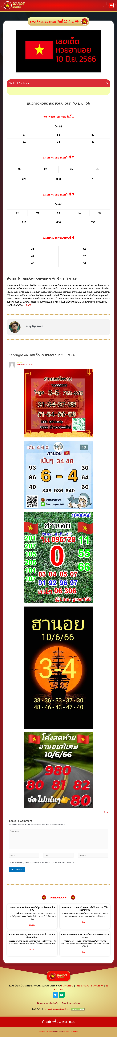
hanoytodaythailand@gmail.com (57, 1009)
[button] (111, 5)
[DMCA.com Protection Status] (78, 1009)
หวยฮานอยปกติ (67, 986)
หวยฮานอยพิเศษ (82, 986)
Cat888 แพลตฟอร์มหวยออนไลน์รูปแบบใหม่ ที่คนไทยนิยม (32, 908)
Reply (106, 812)
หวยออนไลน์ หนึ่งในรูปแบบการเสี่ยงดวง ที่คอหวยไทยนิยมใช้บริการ (32, 936)
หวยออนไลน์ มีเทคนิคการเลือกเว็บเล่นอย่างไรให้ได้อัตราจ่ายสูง (85, 936)
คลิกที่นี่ (28, 305)
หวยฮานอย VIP (97, 986)
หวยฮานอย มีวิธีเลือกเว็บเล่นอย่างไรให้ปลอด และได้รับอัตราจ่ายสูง (84, 908)
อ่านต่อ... (32, 925)
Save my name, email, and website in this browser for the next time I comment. (43, 863)
